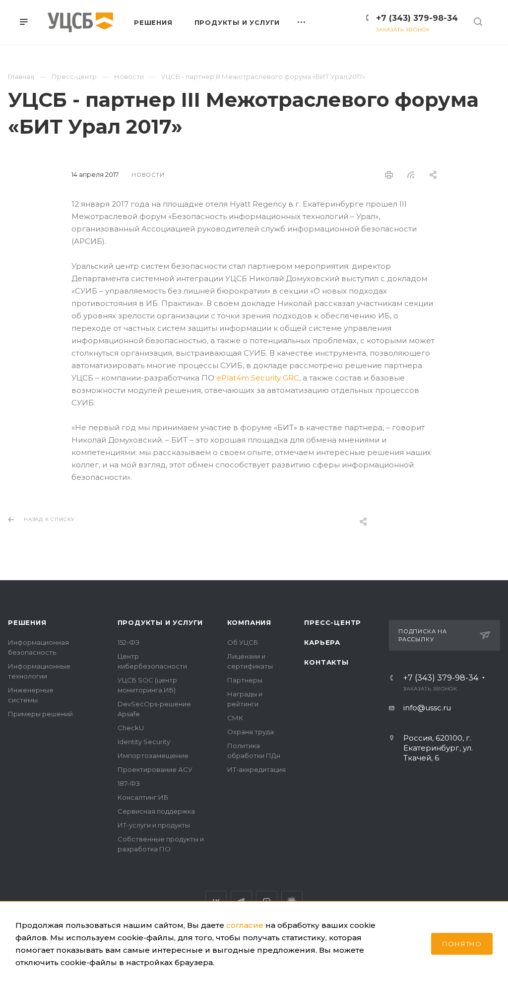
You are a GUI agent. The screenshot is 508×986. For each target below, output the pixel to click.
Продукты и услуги (160, 622)
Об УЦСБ (242, 642)
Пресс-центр (332, 622)
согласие (244, 925)
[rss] (411, 174)
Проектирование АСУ (155, 769)
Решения (27, 622)
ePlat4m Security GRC (257, 377)
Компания (249, 622)
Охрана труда (250, 732)
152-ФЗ (128, 642)
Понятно (462, 944)
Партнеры (244, 680)
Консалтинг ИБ (143, 797)
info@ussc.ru (427, 707)
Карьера (322, 642)
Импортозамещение (153, 755)
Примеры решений (40, 714)
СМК (235, 718)
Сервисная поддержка (156, 811)
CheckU (131, 728)
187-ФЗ (129, 783)
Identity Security (144, 742)
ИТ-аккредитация (256, 769)
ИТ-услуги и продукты (154, 825)
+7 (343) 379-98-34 (417, 18)
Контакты (326, 662)
